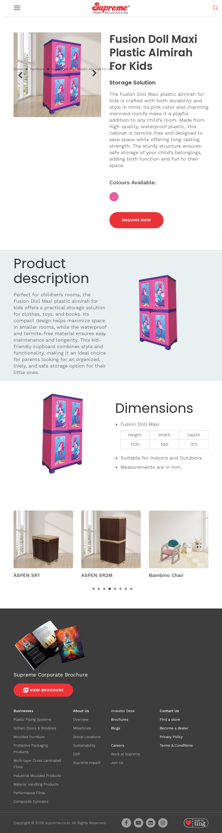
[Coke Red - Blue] (116, 196)
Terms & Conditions (176, 745)
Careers (117, 745)
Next (94, 73)
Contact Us (169, 711)
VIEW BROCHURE (47, 690)
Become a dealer (174, 728)
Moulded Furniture (29, 737)
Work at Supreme (125, 754)
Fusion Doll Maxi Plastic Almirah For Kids (82, 69)
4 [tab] (109, 589)
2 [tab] (99, 589)
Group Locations (87, 737)
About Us (81, 711)
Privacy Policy (171, 737)
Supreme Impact (86, 763)
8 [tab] (131, 589)
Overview (81, 720)
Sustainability (84, 745)
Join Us (117, 763)
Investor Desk (123, 711)
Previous (20, 75)
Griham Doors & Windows (35, 728)
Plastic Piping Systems (32, 720)
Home (18, 69)
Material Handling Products (36, 784)
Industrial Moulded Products (37, 776)
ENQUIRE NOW (136, 220)
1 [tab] (93, 589)
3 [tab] (104, 589)
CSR (76, 754)
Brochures (119, 720)
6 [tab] (120, 589)
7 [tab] (126, 589)
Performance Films (29, 793)
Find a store (170, 720)
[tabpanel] (43, 546)
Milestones (82, 728)
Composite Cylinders (31, 802)
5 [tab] (115, 589)
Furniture (37, 69)
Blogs (115, 728)
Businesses (23, 711)
